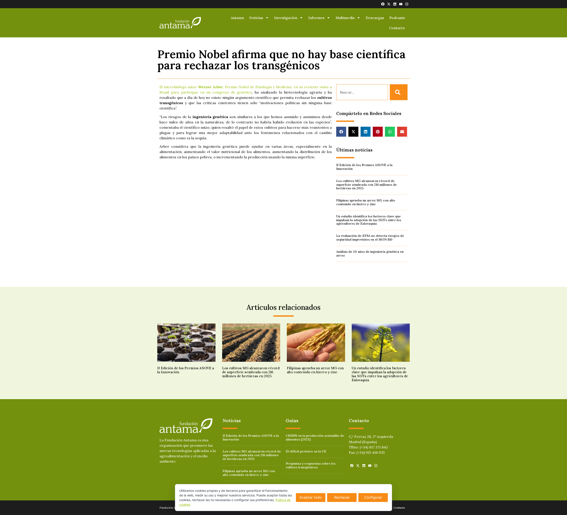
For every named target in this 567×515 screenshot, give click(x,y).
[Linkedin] (395, 4)
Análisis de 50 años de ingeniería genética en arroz (370, 253)
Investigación (285, 17)
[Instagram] (407, 4)
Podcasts (397, 17)
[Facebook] (383, 4)
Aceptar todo (310, 497)
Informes (316, 17)
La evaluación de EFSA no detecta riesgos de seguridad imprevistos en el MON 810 (370, 237)
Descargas (375, 17)
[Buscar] (399, 92)
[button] (341, 132)
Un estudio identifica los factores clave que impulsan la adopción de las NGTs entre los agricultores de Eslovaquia (368, 220)
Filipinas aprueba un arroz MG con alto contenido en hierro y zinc (365, 202)
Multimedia (345, 17)
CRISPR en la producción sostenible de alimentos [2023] (315, 437)
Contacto (397, 28)
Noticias (256, 17)
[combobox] (362, 92)
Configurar (373, 497)
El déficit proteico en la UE (306, 451)
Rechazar (342, 497)
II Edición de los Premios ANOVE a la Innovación (364, 167)
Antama (237, 17)
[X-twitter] (389, 4)
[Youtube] (401, 4)
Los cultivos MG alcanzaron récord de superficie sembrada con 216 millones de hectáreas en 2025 (366, 184)
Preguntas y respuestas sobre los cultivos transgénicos (311, 465)
